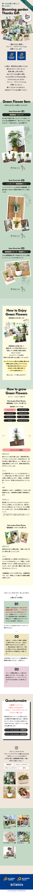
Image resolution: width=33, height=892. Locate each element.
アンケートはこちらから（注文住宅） (16, 734)
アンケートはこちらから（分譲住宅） (16, 730)
